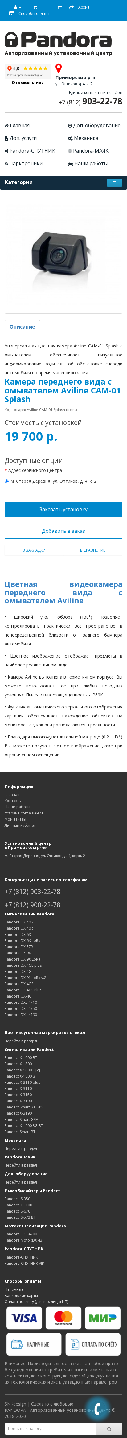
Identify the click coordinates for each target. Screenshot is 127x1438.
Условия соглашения (24, 813)
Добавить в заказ (63, 531)
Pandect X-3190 (18, 1113)
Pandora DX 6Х (18, 934)
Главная (19, 125)
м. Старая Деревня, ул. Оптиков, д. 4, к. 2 (53, 481)
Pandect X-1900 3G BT (24, 1125)
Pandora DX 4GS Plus (23, 990)
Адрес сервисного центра (35, 470)
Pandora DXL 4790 (21, 1014)
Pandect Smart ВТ (20, 1131)
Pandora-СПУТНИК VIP (24, 1263)
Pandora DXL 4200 (21, 1234)
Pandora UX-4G (18, 996)
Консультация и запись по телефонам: (47, 879)
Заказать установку (63, 509)
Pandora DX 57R (19, 946)
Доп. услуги (22, 138)
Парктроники (25, 163)
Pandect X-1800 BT (21, 1076)
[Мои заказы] (32, 7)
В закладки (34, 550)
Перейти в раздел (21, 1041)
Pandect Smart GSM (22, 1119)
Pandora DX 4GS (19, 983)
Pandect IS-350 (17, 1198)
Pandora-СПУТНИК (31, 150)
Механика (85, 138)
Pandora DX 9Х (18, 953)
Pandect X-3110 (18, 1088)
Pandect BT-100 (18, 1205)
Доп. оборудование (96, 125)
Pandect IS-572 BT (20, 1217)
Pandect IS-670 (17, 1211)
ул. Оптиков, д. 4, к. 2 (73, 83)
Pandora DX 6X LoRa (22, 940)
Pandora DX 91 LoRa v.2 (25, 977)
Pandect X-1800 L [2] (22, 1070)
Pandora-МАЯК (90, 150)
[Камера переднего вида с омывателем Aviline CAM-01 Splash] (63, 255)
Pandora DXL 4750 (21, 1008)
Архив (83, 7)
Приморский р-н (75, 77)
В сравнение (92, 550)
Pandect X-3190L (19, 1101)
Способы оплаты (23, 1281)
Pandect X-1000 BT (21, 1057)
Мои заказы (15, 819)
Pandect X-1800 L (20, 1063)
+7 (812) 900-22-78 (32, 905)
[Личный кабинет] (15, 7)
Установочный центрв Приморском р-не (28, 845)
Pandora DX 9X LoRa (22, 959)
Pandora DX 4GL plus (23, 965)
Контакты (13, 800)
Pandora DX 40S (19, 922)
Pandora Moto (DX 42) (24, 1240)
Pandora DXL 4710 (21, 1002)
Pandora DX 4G (18, 971)
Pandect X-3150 (18, 1094)
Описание (22, 326)
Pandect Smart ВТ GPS (24, 1107)
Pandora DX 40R (19, 928)
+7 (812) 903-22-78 (32, 891)
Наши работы (90, 163)
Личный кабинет (20, 825)
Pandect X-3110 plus (22, 1082)
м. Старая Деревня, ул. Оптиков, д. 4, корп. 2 (45, 855)
